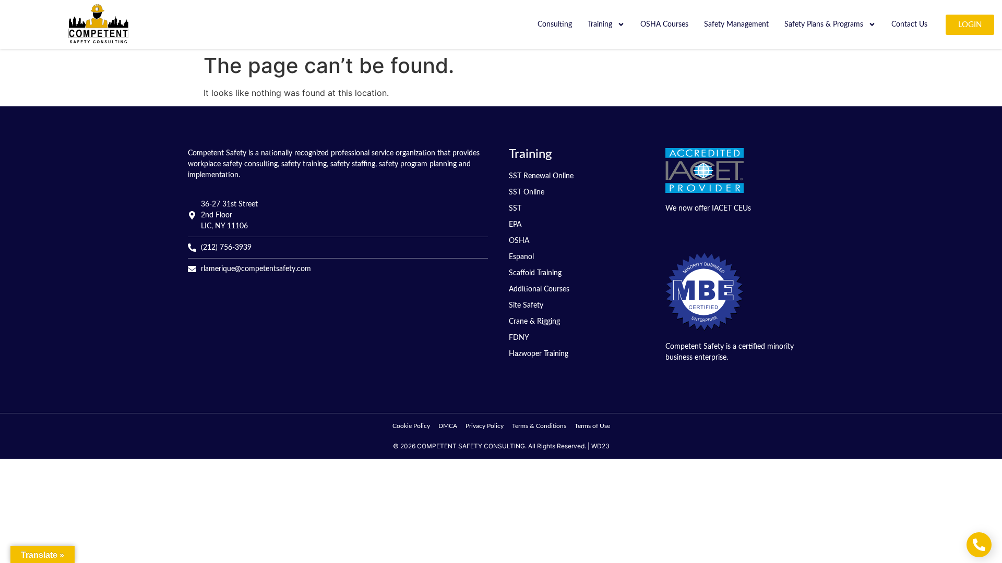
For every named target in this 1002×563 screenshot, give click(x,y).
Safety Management (736, 24)
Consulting (555, 24)
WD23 (600, 446)
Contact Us (909, 24)
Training (600, 24)
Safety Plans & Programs (823, 24)
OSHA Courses (664, 24)
